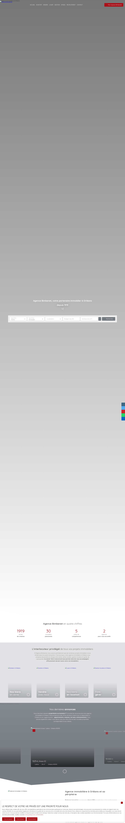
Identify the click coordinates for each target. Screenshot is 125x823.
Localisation (50, 319)
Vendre (45, 5)
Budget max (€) (69, 319)
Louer (51, 5)
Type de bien (31, 318)
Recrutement (71, 5)
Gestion (57, 5)
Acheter (39, 5)
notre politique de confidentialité (34, 814)
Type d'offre (13, 318)
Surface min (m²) (87, 319)
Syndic (63, 5)
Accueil (32, 5)
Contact (80, 5)
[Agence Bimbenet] (7, 5)
